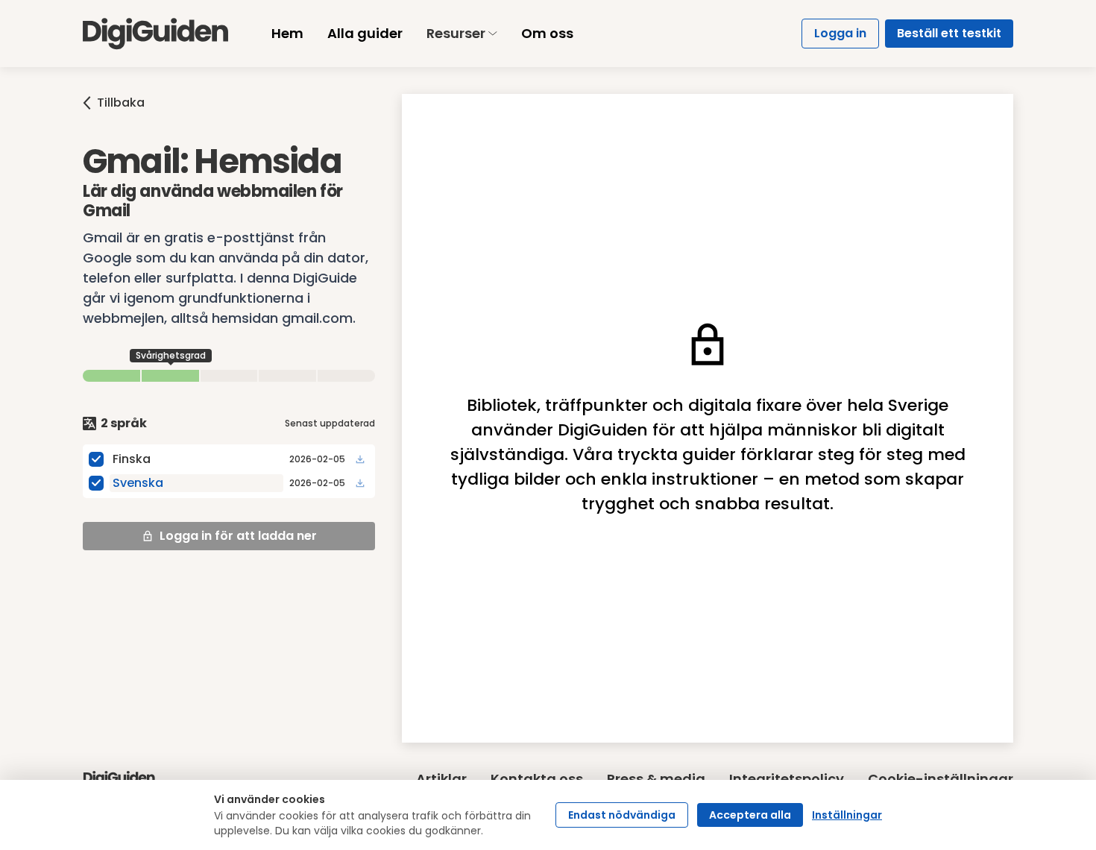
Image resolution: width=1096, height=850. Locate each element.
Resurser (455, 33)
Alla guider (365, 33)
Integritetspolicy (786, 778)
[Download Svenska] (360, 483)
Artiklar (441, 778)
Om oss (547, 33)
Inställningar (847, 815)
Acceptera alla (750, 815)
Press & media (656, 778)
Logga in (840, 33)
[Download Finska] (360, 459)
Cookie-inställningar (940, 778)
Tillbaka (121, 102)
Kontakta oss (537, 778)
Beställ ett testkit (949, 33)
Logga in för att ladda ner (238, 535)
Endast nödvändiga (621, 815)
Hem (287, 33)
